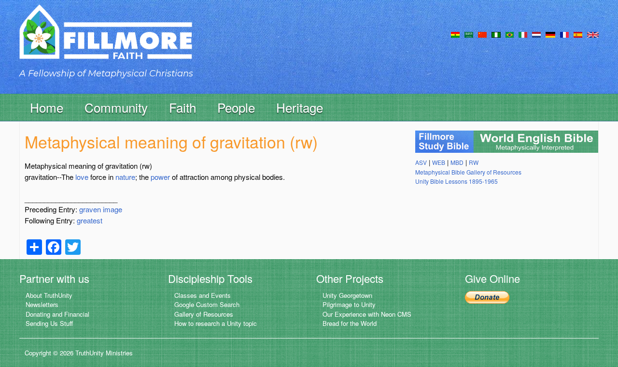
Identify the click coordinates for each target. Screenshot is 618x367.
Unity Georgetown (347, 295)
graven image (100, 209)
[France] (564, 34)
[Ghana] (455, 34)
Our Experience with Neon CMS (367, 314)
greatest (89, 220)
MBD (457, 162)
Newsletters (42, 304)
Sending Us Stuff (49, 323)
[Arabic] (468, 34)
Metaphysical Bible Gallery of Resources (468, 172)
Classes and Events (202, 295)
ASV (421, 162)
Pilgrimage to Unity (349, 304)
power (160, 177)
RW (473, 162)
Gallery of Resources (203, 314)
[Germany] (550, 34)
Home (46, 107)
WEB (438, 162)
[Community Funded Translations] (593, 34)
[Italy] (523, 34)
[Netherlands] (536, 34)
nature (125, 177)
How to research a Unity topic (215, 323)
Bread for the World (350, 323)
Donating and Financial (57, 314)
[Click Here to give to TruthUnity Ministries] (487, 296)
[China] (482, 34)
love (81, 177)
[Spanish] (578, 34)
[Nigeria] (496, 34)
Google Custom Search (206, 304)
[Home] (105, 40)
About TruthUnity (49, 295)
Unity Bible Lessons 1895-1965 (456, 181)
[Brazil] (510, 34)
